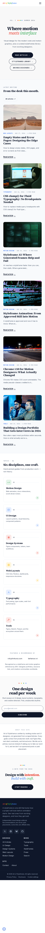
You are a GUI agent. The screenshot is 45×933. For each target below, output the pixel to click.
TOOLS (5, 424)
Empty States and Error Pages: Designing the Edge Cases (20, 140)
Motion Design (8, 856)
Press (26, 852)
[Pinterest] (10, 831)
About (14, 865)
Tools (26, 845)
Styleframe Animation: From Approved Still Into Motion (22, 315)
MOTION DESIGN (8, 251)
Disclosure (22, 877)
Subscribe (22, 715)
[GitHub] (22, 831)
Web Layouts (8, 852)
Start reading (22, 787)
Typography (28, 842)
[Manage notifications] (4, 929)
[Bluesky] (16, 831)
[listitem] (22, 489)
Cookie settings (33, 877)
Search (27, 856)
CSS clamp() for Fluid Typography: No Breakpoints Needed (22, 199)
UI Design (6, 845)
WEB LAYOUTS (8, 133)
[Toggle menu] (40, 3)
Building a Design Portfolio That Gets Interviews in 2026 (22, 429)
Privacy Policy (11, 877)
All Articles (7, 842)
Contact (6, 865)
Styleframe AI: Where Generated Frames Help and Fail (21, 258)
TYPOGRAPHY (7, 192)
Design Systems (9, 849)
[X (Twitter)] (5, 831)
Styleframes (28, 849)
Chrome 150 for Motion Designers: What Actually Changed (20, 372)
